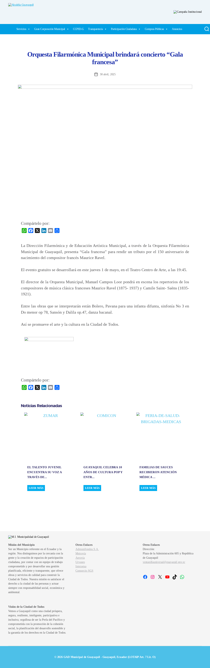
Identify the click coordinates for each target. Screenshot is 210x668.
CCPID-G (78, 29)
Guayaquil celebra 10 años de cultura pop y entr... (102, 472)
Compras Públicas (154, 29)
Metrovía (80, 553)
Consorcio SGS (84, 570)
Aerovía (80, 557)
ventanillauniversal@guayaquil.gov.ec (164, 562)
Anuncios (177, 29)
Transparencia (95, 29)
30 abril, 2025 (108, 74)
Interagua (80, 566)
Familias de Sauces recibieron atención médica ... (158, 472)
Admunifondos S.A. (87, 549)
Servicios (21, 29)
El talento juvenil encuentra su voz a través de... (44, 472)
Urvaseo (80, 562)
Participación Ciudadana (124, 29)
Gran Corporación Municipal (49, 29)
